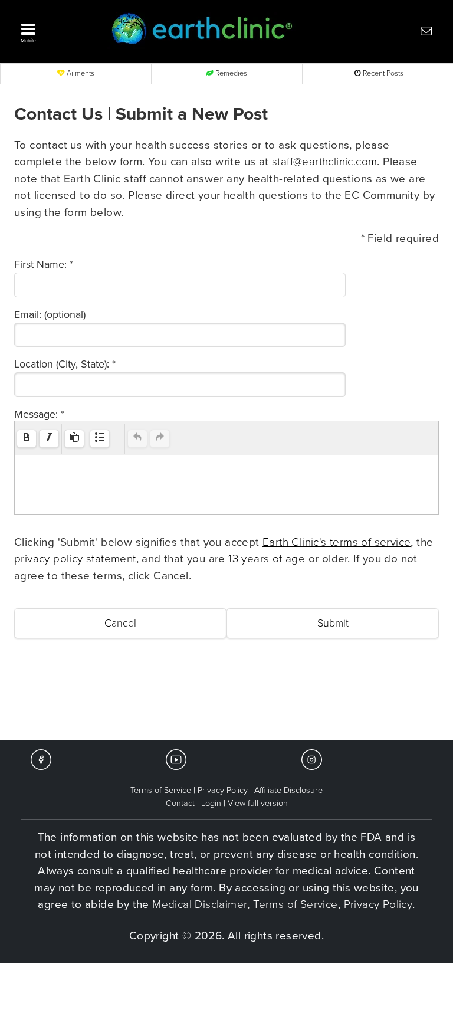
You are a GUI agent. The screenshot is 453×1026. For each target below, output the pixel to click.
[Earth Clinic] (209, 30)
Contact (180, 803)
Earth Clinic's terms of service (336, 542)
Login (211, 803)
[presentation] (27, 439)
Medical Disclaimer (199, 904)
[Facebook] (41, 759)
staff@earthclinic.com (324, 161)
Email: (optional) (50, 314)
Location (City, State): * (65, 364)
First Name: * (43, 264)
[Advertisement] (226, 704)
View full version (258, 803)
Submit (333, 623)
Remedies (230, 73)
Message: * (39, 414)
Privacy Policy (223, 790)
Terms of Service (160, 790)
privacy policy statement (75, 558)
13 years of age (266, 558)
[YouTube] (176, 759)
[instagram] (311, 759)
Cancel (120, 623)
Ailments (79, 73)
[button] (55, 30)
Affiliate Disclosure (288, 790)
